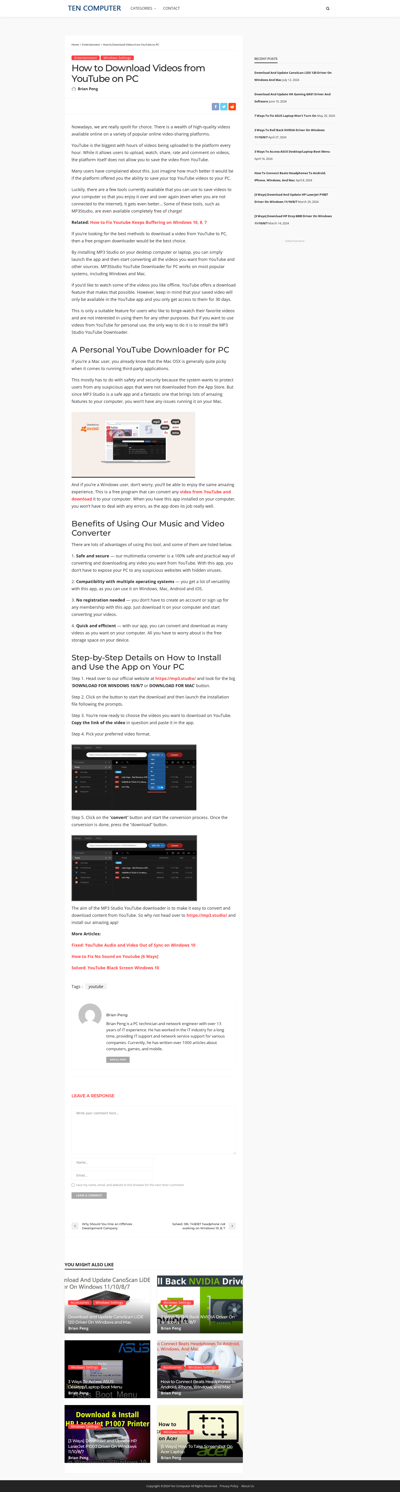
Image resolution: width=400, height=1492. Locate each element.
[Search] (328, 8)
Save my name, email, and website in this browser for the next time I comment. (130, 1184)
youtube (96, 986)
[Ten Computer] (95, 8)
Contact (171, 8)
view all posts (118, 1059)
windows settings (117, 58)
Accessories (80, 1302)
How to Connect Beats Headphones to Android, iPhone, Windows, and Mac (198, 1384)
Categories (141, 8)
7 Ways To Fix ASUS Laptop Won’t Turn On (285, 116)
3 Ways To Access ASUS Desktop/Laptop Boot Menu (95, 1384)
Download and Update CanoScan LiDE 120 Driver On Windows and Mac (105, 1319)
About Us (247, 1486)
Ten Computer (180, 1486)
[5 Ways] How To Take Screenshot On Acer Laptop (197, 1449)
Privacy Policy (229, 1486)
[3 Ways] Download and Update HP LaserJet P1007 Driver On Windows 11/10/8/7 (102, 1446)
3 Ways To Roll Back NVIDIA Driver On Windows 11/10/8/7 (197, 1319)
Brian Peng (88, 88)
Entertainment (85, 58)
